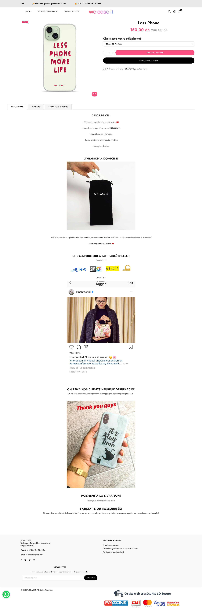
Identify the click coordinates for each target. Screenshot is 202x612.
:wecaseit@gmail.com (34, 554)
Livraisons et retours (110, 545)
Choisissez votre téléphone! (122, 39)
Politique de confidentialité (113, 552)
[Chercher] (169, 12)
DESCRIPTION (17, 106)
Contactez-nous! (72, 11)
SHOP (28, 11)
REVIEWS (36, 106)
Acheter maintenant (149, 60)
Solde (25, 22)
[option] (60, 59)
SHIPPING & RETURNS (58, 106)
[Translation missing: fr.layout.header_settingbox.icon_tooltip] (174, 12)
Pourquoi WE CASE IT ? (48, 11)
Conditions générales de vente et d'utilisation (120, 548)
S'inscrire (91, 578)
